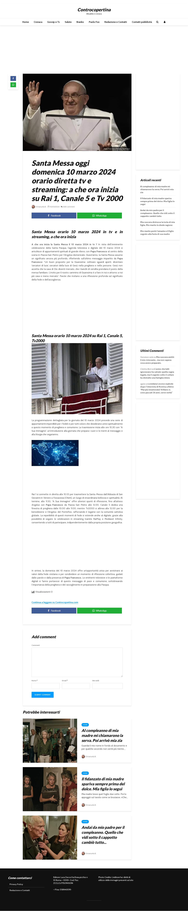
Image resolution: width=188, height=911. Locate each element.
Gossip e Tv (53, 22)
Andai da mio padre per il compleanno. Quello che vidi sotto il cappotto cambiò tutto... (103, 835)
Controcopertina (94, 9)
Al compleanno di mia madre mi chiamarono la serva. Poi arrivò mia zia (102, 735)
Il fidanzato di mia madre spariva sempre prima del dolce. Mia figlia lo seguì (103, 784)
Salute (68, 22)
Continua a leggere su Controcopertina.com (55, 602)
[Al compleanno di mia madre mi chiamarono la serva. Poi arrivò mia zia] (50, 740)
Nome (35, 681)
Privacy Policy (16, 884)
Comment (36, 645)
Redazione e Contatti (115, 22)
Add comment (69, 207)
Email (65, 681)
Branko (80, 22)
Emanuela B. (41, 207)
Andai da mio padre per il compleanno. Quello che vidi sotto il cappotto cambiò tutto (157, 213)
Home (25, 22)
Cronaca (38, 22)
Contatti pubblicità (142, 22)
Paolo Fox (94, 22)
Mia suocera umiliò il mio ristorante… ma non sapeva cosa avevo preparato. (157, 360)
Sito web (95, 681)
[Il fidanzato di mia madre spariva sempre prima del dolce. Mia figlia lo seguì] (50, 789)
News (85, 725)
